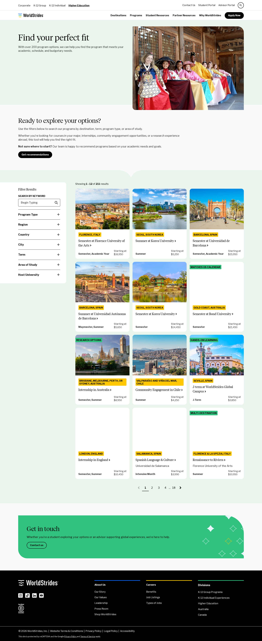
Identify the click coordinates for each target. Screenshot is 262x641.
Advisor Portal (226, 5)
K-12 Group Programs (210, 592)
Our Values (100, 597)
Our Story (100, 591)
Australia (203, 609)
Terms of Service (88, 636)
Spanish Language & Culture (155, 460)
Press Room (101, 608)
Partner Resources (184, 15)
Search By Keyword (31, 196)
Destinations (118, 15)
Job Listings (153, 597)
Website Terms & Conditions (66, 631)
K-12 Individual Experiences (214, 597)
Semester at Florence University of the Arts (101, 243)
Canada (202, 614)
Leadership (101, 603)
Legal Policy (111, 631)
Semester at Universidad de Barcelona (211, 243)
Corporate (24, 5)
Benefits (151, 591)
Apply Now (234, 15)
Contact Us (188, 5)
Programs (136, 15)
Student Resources (157, 15)
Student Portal (206, 5)
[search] (241, 5)
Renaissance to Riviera (208, 460)
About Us (100, 584)
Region (23, 224)
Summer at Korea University (155, 241)
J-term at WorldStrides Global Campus (213, 389)
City (21, 244)
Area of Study (27, 264)
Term (21, 254)
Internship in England (93, 460)
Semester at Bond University (212, 314)
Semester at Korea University (155, 314)
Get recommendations (35, 154)
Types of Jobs (154, 603)
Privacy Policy (93, 631)
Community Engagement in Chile (158, 390)
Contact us (36, 545)
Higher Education (79, 5)
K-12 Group (40, 5)
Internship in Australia (93, 390)
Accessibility (127, 631)
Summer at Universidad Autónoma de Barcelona (102, 316)
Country (23, 234)
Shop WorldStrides (105, 614)
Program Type (28, 214)
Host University (28, 274)
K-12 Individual (57, 5)
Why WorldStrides (210, 15)
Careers (151, 584)
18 (174, 488)
